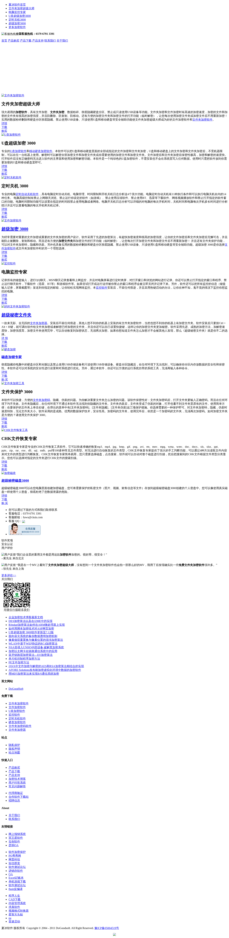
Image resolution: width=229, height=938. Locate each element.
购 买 (4, 379)
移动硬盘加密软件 (40, 151)
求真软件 (14, 906)
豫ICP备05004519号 (106, 928)
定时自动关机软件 (27, 194)
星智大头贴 (16, 914)
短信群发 (14, 863)
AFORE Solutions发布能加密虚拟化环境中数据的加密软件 (45, 669)
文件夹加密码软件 (20, 726)
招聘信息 (14, 800)
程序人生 (14, 895)
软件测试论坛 (17, 866)
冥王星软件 (16, 837)
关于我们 (62, 40)
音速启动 (14, 921)
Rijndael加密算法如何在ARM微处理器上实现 (37, 624)
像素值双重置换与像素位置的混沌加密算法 (36, 639)
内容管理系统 (17, 903)
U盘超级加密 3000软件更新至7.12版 (31, 632)
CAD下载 (15, 899)
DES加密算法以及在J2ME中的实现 (30, 621)
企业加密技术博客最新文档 (26, 617)
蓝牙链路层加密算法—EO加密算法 (31, 654)
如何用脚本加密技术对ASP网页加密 (31, 628)
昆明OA (14, 845)
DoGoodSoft (16, 688)
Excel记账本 (16, 877)
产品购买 (13, 40)
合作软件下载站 (19, 796)
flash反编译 (16, 889)
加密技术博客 (17, 778)
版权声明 (14, 748)
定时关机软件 (17, 718)
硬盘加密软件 (17, 722)
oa (10, 918)
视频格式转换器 (19, 910)
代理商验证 (16, 793)
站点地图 (14, 752)
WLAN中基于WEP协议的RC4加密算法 (33, 643)
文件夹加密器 (38, 323)
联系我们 (50, 40)
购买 (4, 130)
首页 (4, 40)
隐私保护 (14, 744)
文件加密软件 (17, 707)
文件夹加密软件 (203, 119)
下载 (4, 127)
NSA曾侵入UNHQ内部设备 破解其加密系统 (36, 647)
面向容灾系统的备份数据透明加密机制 (33, 636)
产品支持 (38, 40)
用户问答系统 (17, 782)
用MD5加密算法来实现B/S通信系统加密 (34, 673)
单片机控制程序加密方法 (24, 658)
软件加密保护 (17, 851)
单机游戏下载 (17, 881)
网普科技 (14, 859)
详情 (4, 123)
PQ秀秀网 (15, 855)
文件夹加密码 (41, 399)
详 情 (4, 338)
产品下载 (25, 40)
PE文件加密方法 (19, 662)
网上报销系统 (17, 834)
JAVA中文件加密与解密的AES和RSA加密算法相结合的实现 (46, 666)
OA (11, 874)
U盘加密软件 (18, 151)
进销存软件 (16, 870)
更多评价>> (8, 575)
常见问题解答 (17, 786)
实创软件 (14, 841)
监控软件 (101, 287)
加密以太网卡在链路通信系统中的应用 (33, 651)
